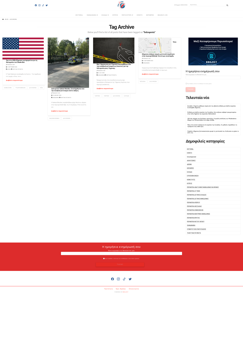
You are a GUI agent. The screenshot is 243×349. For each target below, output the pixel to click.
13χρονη (97, 96)
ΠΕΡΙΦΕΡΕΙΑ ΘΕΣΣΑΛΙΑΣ (194, 206)
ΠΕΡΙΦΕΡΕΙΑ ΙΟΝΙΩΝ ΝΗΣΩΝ (195, 210)
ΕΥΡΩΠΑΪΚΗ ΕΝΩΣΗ (192, 175)
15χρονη (106, 96)
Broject (125, 292)
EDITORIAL (190, 149)
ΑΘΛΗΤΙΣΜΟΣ (191, 160)
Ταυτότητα (108, 289)
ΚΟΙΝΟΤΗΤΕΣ (191, 179)
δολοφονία (32, 87)
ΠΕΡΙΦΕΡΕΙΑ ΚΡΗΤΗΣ (193, 218)
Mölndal (143, 81)
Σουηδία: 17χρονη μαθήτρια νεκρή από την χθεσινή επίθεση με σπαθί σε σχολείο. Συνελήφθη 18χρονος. (211, 106)
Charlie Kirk (8, 87)
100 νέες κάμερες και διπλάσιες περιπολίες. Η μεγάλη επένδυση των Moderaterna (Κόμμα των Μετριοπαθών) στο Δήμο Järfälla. (211, 119)
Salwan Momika (54, 118)
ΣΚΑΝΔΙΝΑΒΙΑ (55, 97)
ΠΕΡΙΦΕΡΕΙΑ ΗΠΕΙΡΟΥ (193, 202)
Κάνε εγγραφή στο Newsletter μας (196, 74)
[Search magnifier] (227, 4)
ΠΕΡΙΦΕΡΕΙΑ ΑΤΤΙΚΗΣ (193, 191)
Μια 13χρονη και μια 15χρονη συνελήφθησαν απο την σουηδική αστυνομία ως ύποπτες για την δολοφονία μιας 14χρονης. (114, 66)
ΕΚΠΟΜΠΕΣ (190, 168)
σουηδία (126, 96)
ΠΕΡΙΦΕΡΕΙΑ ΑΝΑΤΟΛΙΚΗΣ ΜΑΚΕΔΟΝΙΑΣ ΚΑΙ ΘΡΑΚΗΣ (203, 187)
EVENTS (189, 153)
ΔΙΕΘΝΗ (9, 69)
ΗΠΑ (41, 87)
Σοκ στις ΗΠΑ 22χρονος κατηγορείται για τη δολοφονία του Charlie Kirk (21, 61)
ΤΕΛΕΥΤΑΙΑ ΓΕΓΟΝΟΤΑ (17, 69)
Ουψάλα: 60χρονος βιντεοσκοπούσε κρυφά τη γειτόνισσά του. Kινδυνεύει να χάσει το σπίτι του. (213, 132)
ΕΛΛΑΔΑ (189, 172)
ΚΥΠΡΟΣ (189, 183)
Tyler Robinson (20, 87)
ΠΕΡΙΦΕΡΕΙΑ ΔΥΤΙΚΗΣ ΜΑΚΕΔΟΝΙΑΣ (198, 198)
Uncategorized (191, 157)
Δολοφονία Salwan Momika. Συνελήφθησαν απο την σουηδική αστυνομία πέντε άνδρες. (67, 90)
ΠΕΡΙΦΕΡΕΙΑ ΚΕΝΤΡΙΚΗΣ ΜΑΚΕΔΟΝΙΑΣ (198, 214)
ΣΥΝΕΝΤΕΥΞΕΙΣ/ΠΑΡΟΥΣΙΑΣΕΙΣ (196, 229)
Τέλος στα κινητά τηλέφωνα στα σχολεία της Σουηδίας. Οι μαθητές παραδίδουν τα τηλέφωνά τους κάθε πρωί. (212, 125)
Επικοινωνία (134, 289)
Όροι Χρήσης (121, 289)
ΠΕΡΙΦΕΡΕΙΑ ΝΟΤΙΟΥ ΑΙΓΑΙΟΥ (195, 221)
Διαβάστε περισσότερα (14, 80)
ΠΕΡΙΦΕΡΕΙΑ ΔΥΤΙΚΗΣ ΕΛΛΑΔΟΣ (196, 195)
